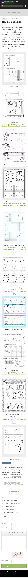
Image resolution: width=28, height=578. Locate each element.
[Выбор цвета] (3, 534)
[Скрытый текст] (6, 534)
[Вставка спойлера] (13, 534)
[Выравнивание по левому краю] (12, 532)
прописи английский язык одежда (12, 503)
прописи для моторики (9, 506)
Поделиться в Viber (13, 126)
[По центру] (14, 532)
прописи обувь (7, 495)
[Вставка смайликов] (20, 532)
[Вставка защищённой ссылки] (25, 532)
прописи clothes (8, 498)
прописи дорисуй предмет (10, 500)
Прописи (4, 18)
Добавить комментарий (14, 566)
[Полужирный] (3, 532)
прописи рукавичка (9, 509)
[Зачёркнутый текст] (9, 532)
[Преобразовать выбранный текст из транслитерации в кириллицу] (10, 534)
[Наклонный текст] (5, 532)
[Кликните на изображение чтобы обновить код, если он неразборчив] (17, 557)
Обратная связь (10, 571)
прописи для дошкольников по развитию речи (14, 515)
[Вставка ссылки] (22, 532)
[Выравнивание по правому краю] (17, 532)
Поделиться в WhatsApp (10, 124)
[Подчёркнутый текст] (7, 532)
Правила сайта (18, 571)
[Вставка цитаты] (8, 534)
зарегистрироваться (16, 484)
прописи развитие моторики (11, 512)
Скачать (14, 129)
